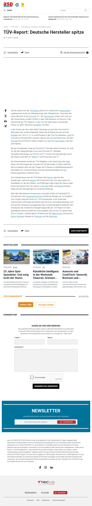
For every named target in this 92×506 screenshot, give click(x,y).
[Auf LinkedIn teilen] (5, 121)
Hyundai (14, 141)
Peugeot (32, 180)
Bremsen (53, 216)
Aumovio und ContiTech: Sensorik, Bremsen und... (75, 275)
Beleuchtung (57, 213)
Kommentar (19, 347)
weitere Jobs (26, 304)
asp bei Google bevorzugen (74, 52)
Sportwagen (49, 116)
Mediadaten (31, 492)
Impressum (30, 500)
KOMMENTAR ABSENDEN (46, 386)
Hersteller (37, 125)
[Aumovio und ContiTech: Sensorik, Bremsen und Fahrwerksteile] (75, 257)
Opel (68, 161)
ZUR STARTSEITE (79, 231)
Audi (69, 135)
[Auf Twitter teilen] (5, 116)
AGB (38, 500)
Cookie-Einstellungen (58, 500)
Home (5, 27)
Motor (13, 216)
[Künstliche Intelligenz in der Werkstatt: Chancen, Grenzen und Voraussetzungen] (46, 257)
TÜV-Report (34, 110)
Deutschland (65, 110)
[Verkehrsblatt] (22, 4)
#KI (44, 267)
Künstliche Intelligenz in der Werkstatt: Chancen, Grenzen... (46, 275)
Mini (60, 161)
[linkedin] (51, 467)
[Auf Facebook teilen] (5, 110)
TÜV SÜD (14, 27)
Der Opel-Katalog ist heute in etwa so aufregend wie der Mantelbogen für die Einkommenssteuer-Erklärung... (16, 284)
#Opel (15, 267)
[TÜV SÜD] (16, 4)
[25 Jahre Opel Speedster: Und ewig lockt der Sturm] (16, 257)
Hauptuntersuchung (34, 196)
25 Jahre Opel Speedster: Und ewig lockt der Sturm (16, 275)
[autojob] (84, 296)
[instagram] (45, 467)
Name (50, 337)
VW (51, 138)
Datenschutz (46, 500)
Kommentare (13, 52)
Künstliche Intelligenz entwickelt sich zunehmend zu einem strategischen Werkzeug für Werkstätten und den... (45, 284)
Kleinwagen (60, 141)
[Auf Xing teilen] (5, 126)
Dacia (49, 177)
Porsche (32, 116)
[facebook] (40, 467)
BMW (34, 157)
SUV (65, 170)
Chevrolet (44, 186)
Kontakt (45, 492)
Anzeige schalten (46, 305)
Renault (60, 186)
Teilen (27, 52)
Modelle (14, 135)
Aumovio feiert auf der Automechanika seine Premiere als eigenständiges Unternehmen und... (74, 284)
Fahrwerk (38, 216)
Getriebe (20, 216)
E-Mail (17, 337)
